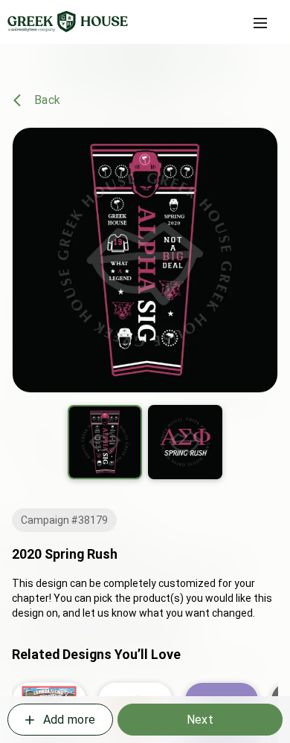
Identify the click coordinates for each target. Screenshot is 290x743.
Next (200, 720)
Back (47, 100)
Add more (69, 720)
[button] (260, 23)
